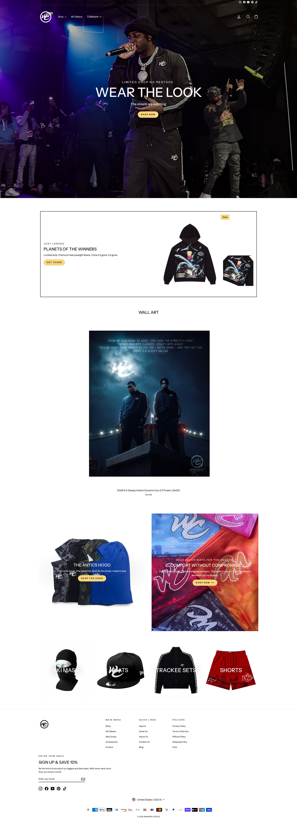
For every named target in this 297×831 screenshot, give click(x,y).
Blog (141, 747)
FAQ (174, 747)
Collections (93, 16)
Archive (109, 747)
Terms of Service (180, 731)
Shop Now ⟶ (205, 583)
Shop (61, 16)
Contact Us (144, 742)
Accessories (112, 742)
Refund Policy (179, 737)
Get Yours (54, 262)
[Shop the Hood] (92, 572)
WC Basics (76, 16)
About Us (143, 737)
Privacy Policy (179, 726)
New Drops (111, 737)
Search (142, 726)
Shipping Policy (179, 742)
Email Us (143, 731)
